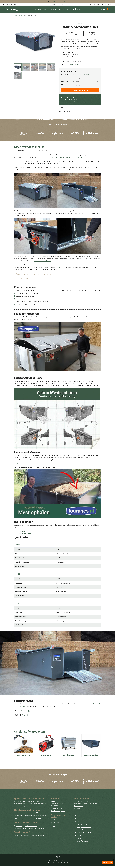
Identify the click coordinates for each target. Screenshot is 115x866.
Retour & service (82, 824)
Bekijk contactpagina (58, 811)
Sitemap (68, 860)
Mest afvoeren (21, 464)
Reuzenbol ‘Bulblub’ (83, 841)
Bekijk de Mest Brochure (71, 65)
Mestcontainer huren (24, 531)
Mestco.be (62, 267)
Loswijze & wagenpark (84, 827)
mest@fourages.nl (28, 714)
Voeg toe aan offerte (79, 90)
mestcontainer (18, 815)
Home (16, 16)
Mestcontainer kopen (24, 533)
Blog (78, 844)
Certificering (80, 835)
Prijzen (79, 818)
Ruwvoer (54, 9)
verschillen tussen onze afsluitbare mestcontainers (68, 157)
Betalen (79, 815)
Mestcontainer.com (31, 826)
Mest (35, 9)
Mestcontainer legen (11, 4)
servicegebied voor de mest (42, 261)
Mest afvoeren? (107, 862)
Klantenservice (63, 9)
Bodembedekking (43, 9)
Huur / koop (65, 81)
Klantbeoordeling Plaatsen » (58, 1)
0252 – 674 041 (26, 711)
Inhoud (63, 78)
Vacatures (80, 838)
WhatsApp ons (95, 4)
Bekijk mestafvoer (35, 818)
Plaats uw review (19, 835)
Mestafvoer (65, 85)
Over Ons (72, 9)
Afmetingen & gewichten (84, 832)
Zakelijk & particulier (83, 830)
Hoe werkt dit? (87, 74)
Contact (78, 9)
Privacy (62, 860)
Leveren (79, 821)
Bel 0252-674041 (107, 4)
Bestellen (79, 813)
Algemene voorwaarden (51, 860)
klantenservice (78, 806)
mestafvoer (46, 256)
